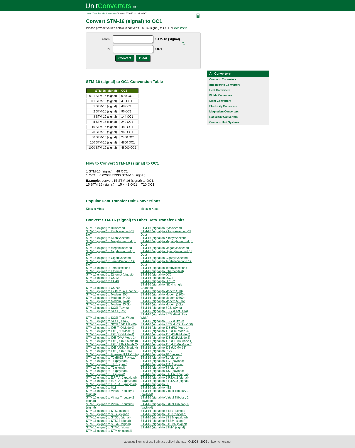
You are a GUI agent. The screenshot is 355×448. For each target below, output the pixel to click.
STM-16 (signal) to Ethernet (104, 271)
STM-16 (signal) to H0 (155, 384)
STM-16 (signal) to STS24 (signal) (163, 420)
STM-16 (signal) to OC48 (102, 281)
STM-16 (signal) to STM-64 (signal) (109, 430)
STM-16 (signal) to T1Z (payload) (162, 360)
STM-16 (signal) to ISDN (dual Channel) (112, 291)
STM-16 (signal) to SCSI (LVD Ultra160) (167, 324)
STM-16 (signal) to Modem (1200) (163, 294)
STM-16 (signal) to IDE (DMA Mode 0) (165, 334)
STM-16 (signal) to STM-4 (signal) (163, 427)
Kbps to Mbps (95, 208)
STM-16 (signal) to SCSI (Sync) (161, 307)
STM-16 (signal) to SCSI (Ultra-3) (162, 321)
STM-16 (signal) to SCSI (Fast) (106, 311)
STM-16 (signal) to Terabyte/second (164, 267)
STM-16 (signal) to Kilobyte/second (164, 238)
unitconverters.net (219, 441)
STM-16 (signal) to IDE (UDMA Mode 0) (112, 341)
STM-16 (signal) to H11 (101, 387)
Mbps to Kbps (149, 208)
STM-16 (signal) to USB (156, 351)
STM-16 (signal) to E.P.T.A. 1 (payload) (111, 377)
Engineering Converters (224, 84)
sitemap (181, 441)
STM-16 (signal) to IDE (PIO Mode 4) (110, 334)
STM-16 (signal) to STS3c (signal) (108, 417)
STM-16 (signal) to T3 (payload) (107, 370)
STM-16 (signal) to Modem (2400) (108, 297)
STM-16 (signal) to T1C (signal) (106, 364)
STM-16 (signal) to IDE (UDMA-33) (163, 347)
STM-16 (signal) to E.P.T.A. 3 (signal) (165, 380)
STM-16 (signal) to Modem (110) (162, 291)
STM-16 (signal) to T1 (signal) (160, 357)
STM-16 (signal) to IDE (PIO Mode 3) (165, 331)
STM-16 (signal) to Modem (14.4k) (108, 301)
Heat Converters (219, 90)
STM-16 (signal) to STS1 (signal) (107, 410)
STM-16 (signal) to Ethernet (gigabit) (109, 274)
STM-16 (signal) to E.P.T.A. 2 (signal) (165, 377)
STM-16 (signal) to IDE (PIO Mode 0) (110, 327)
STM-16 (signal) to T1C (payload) (162, 364)
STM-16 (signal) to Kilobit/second (108, 238)
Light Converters (220, 100)
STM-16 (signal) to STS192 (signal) (164, 424)
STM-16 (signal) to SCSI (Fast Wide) (110, 317)
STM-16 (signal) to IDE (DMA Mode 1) (111, 337)
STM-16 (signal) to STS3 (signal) (107, 414)
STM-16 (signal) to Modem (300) (107, 294)
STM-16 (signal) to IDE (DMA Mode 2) (165, 337)
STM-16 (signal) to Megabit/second (109, 247)
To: (108, 49)
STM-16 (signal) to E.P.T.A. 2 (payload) (111, 380)
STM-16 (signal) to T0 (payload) (161, 354)
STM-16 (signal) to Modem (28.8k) (163, 301)
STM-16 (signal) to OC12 (102, 277)
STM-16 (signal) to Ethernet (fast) (162, 271)
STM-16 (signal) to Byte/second (161, 228)
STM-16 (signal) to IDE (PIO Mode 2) (110, 331)
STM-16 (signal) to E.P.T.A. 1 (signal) (165, 374)
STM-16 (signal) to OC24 (157, 277)
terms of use (145, 441)
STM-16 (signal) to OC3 (156, 274)
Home (88, 13)
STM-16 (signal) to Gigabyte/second (164, 257)
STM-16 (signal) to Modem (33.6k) (108, 304)
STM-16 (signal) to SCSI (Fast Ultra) (164, 311)
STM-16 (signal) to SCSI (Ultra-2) (107, 321)
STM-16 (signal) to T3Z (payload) (162, 370)
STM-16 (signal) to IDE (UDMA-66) (109, 351)
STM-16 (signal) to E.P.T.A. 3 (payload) (111, 384)
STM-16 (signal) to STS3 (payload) (163, 414)
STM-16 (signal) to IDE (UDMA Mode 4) (112, 347)
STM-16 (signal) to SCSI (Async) (107, 307)
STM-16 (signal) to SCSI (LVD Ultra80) (111, 324)
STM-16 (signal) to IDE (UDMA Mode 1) (166, 341)
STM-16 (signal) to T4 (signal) (105, 374)
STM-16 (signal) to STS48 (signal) (108, 424)
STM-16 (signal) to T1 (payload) (107, 360)
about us (129, 441)
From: (106, 39)
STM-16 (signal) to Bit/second (105, 228)
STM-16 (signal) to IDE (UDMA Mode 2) (112, 344)
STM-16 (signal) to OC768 (103, 287)
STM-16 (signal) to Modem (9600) (163, 297)
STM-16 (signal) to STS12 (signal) (108, 420)
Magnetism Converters (224, 111)
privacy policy (165, 441)
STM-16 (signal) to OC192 (158, 281)
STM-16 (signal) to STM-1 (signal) (108, 427)
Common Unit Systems (224, 122)
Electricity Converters (223, 106)
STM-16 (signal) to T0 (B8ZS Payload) (111, 357)
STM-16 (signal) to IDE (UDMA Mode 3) (166, 344)
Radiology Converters (223, 116)
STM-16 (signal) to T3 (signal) (160, 367)
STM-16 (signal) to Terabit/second (108, 267)
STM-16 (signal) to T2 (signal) (105, 367)
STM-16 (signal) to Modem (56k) (162, 304)
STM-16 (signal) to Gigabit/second (108, 257)
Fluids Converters (220, 95)
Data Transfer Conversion (104, 13)
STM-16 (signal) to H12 (156, 387)
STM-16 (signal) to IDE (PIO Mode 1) (165, 327)
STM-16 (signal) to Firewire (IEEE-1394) (112, 354)
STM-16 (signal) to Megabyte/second (165, 247)
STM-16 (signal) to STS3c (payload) (164, 417)
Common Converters (222, 79)
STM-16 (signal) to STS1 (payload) (163, 410)
